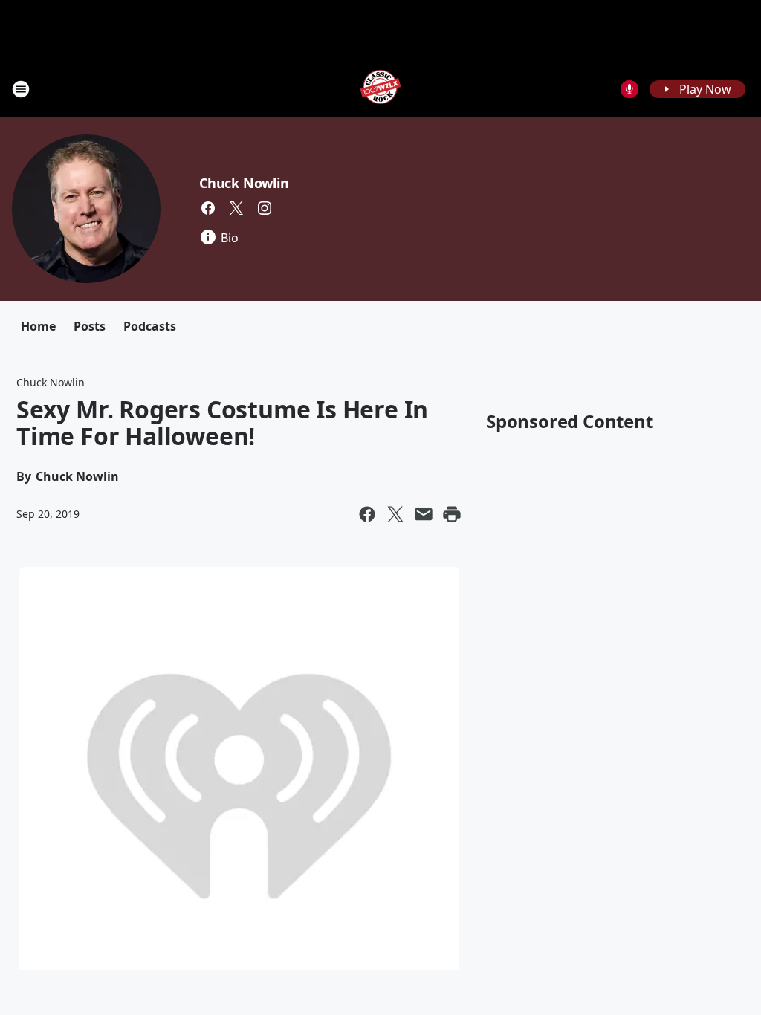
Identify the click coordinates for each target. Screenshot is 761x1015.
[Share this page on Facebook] (367, 514)
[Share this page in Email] (423, 514)
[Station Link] (380, 89)
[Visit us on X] (236, 208)
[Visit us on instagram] (264, 208)
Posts (90, 326)
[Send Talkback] (629, 89)
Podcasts (149, 326)
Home (38, 326)
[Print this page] (451, 514)
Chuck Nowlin (244, 183)
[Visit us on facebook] (208, 208)
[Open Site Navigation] (21, 89)
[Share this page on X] (395, 514)
